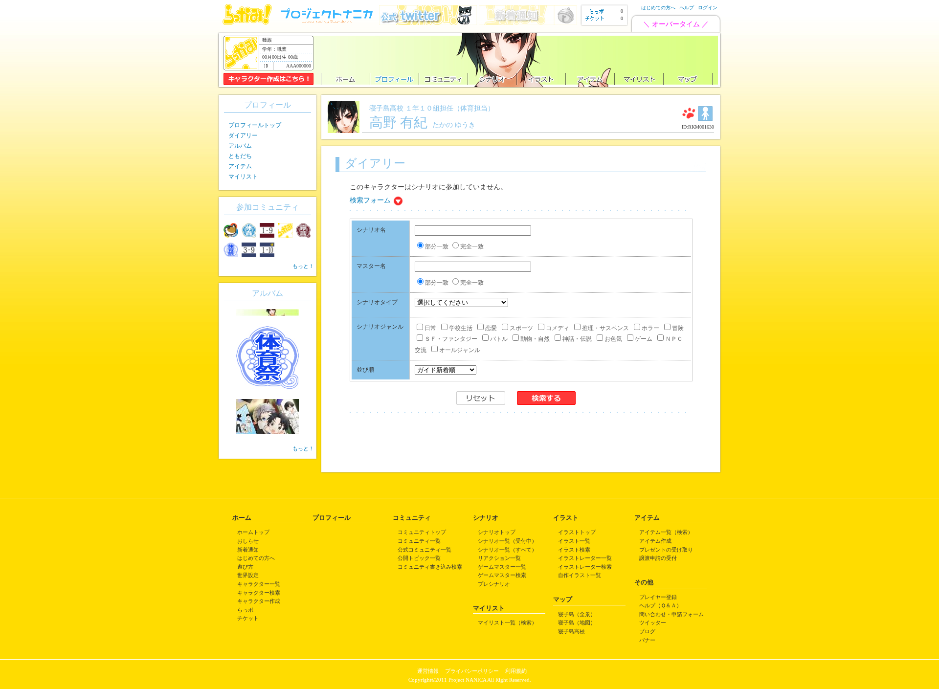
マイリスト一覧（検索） (507, 622)
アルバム (240, 145)
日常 (430, 328)
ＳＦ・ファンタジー (451, 338)
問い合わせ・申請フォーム (671, 614)
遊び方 (245, 567)
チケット (248, 618)
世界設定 (248, 575)
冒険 (678, 328)
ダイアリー (243, 135)
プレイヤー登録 (658, 597)
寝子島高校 (571, 631)
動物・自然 (535, 338)
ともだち (240, 156)
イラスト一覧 (574, 541)
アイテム (240, 166)
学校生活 (460, 328)
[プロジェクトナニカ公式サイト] (328, 22)
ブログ (647, 631)
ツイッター (652, 622)
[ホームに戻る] (247, 22)
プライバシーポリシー (472, 671)
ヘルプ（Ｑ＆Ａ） (660, 605)
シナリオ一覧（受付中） (507, 541)
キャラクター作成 (258, 601)
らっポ (245, 610)
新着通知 (248, 550)
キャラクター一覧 (258, 584)
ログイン (707, 7)
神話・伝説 (577, 338)
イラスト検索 (574, 550)
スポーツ (521, 328)
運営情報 (428, 671)
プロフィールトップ (254, 125)
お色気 (613, 338)
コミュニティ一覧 (419, 541)
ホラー (650, 328)
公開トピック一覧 (419, 558)
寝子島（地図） (577, 622)
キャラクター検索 (258, 593)
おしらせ (248, 541)
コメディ (557, 328)
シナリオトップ (496, 532)
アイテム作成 (655, 541)
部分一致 (436, 246)
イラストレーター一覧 (585, 558)
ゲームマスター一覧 (502, 567)
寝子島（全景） (577, 614)
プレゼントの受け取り (666, 550)
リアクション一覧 (499, 558)
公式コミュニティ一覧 (424, 550)
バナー (647, 640)
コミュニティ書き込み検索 (430, 567)
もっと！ (303, 266)
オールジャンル (459, 350)
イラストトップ (577, 532)
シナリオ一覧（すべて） (507, 550)
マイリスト (243, 176)
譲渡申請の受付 (658, 558)
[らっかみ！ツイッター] (428, 22)
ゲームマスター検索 (502, 575)
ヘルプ (686, 7)
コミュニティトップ (422, 532)
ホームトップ (253, 532)
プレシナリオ (494, 584)
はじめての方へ (658, 7)
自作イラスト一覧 (579, 575)
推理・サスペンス (605, 328)
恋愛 (491, 328)
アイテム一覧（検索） (666, 532)
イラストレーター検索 (585, 567)
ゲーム (643, 338)
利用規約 (516, 671)
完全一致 (472, 246)
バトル (499, 338)
